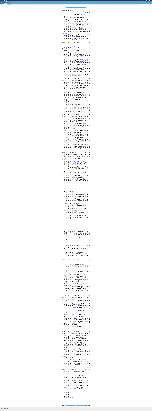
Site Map (2, 408)
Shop (146, 0)
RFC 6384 (87, 7)
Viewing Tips (4, 408)
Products (5, 4)
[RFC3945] (65, 377)
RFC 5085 (76, 386)
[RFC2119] (73, 143)
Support (11, 4)
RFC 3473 (86, 375)
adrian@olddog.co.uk (70, 397)
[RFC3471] (74, 161)
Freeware (2, 4)
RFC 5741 (75, 39)
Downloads (148, 0)
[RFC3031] (89, 110)
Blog (150, 0)
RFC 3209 (73, 364)
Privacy (7, 408)
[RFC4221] (65, 382)
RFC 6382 (64, 7)
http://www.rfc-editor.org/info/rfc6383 (71, 47)
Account (144, 0)
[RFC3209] (83, 60)
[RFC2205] (81, 59)
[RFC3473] (87, 60)
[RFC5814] (69, 88)
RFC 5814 (75, 388)
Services (8, 4)
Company (14, 4)
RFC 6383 (64, 44)
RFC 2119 (80, 359)
